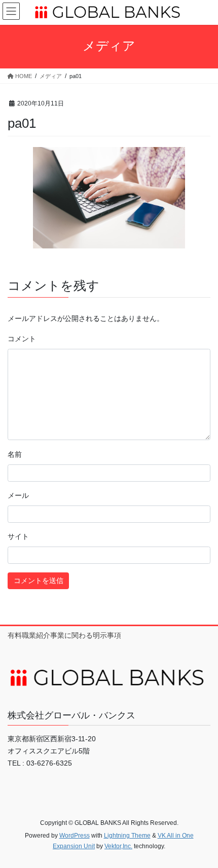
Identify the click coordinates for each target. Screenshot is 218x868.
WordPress (74, 835)
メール (18, 495)
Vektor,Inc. (118, 846)
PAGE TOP (202, 833)
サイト (18, 536)
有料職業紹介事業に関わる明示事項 (64, 635)
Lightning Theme (127, 835)
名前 (15, 454)
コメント (22, 339)
